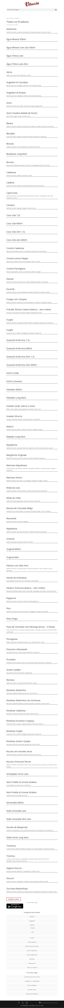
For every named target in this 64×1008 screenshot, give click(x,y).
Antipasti (32, 916)
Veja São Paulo (32, 989)
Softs (32, 932)
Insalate (32, 938)
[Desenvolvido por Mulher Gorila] (48, 1003)
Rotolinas (31, 959)
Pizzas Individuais (32, 985)
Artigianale (32, 921)
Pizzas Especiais (32, 942)
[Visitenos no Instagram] (27, 1003)
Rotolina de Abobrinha (32, 994)
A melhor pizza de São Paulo (32, 977)
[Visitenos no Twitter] (23, 1003)
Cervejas (32, 928)
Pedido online (13, 899)
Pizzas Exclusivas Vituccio (32, 946)
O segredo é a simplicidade (32, 981)
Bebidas (32, 925)
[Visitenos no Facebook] (19, 1003)
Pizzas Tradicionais (32, 950)
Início (7, 18)
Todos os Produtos (32, 967)
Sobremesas (32, 963)
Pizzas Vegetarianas (32, 955)
